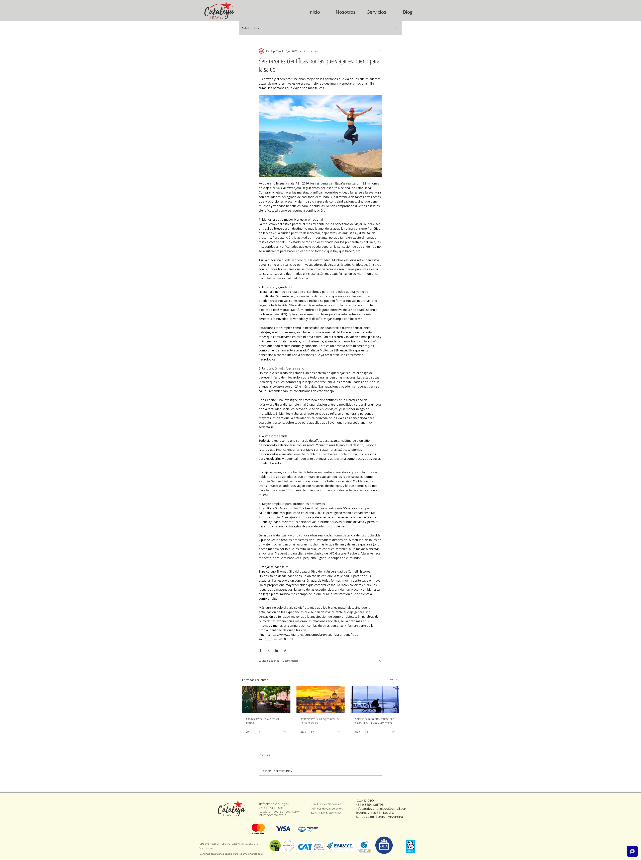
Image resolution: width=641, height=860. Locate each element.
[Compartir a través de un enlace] (284, 650)
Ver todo (394, 679)
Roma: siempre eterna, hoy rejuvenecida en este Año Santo (320, 721)
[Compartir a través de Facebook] (260, 650)
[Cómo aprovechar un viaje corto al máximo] (266, 699)
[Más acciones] (380, 51)
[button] (394, 28)
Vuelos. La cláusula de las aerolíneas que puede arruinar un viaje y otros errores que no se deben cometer (374, 721)
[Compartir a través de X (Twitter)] (268, 650)
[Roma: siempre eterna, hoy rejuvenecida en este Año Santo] (320, 699)
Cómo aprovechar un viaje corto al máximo (262, 721)
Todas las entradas (251, 28)
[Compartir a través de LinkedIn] (276, 650)
